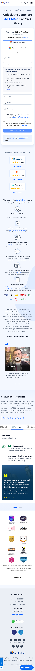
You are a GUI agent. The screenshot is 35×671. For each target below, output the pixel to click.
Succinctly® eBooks (24, 286)
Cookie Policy (14, 658)
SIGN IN (25, 37)
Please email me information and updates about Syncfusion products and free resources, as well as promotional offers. (18, 123)
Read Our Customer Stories (12, 418)
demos (19, 272)
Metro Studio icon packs (13, 286)
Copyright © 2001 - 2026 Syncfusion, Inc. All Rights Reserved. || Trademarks (17, 664)
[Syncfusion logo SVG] (7, 2)
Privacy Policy (12, 138)
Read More (27, 117)
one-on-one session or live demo (17, 230)
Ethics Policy (29, 660)
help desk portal (9, 260)
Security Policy (6, 660)
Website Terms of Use (25, 658)
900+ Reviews (16, 166)
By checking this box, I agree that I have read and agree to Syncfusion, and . (18, 115)
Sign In (26, 3)
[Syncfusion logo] (17, 652)
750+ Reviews (16, 179)
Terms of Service (22, 138)
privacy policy (23, 116)
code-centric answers (12, 216)
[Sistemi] (17, 427)
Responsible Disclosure (18, 660)
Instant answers (11, 244)
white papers (10, 288)
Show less (7, 89)
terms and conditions (17, 117)
